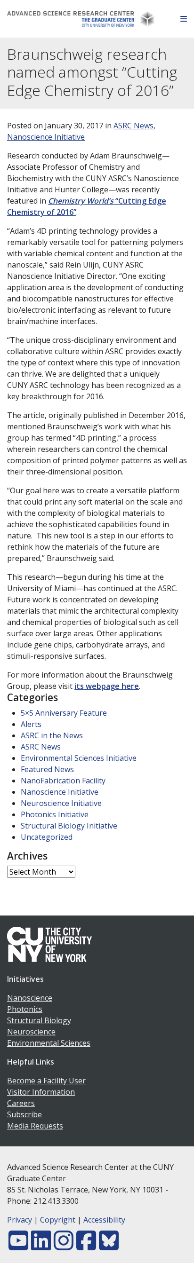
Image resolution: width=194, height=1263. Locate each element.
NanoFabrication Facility (63, 780)
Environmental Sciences (48, 1043)
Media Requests (35, 1126)
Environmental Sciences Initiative (79, 758)
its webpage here (106, 686)
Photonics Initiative (55, 814)
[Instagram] (63, 1246)
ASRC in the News (52, 735)
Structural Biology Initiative (69, 826)
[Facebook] (86, 1246)
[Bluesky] (108, 1246)
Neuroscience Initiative (61, 803)
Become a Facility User (46, 1080)
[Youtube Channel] (18, 1246)
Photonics (24, 1009)
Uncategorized (47, 837)
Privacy (19, 1220)
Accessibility (104, 1220)
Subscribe (24, 1114)
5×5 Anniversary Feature (64, 713)
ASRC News (133, 125)
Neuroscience (31, 1031)
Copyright (57, 1220)
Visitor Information (41, 1092)
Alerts (31, 724)
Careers (21, 1103)
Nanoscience (29, 998)
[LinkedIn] (41, 1246)
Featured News (47, 769)
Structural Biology (39, 1020)
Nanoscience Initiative (46, 137)
